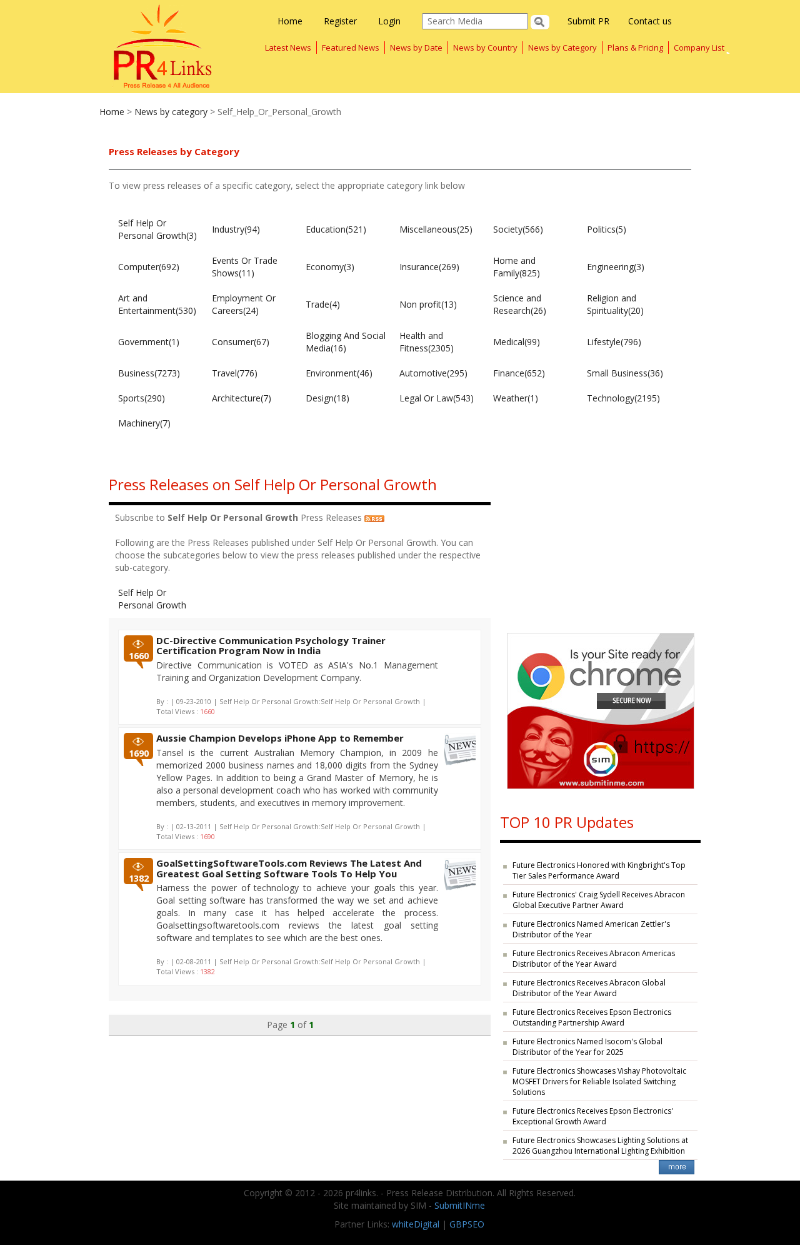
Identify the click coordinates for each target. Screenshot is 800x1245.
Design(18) (327, 398)
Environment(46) (339, 373)
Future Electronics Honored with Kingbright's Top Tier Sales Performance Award (599, 870)
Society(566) (518, 229)
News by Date (416, 47)
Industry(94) (236, 229)
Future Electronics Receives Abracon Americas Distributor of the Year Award (593, 958)
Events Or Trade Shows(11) (245, 267)
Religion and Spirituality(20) (615, 304)
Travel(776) (235, 373)
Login (389, 21)
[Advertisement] (600, 542)
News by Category (562, 47)
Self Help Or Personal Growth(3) (157, 229)
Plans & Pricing (635, 47)
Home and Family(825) (516, 267)
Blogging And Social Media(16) (346, 342)
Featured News (350, 47)
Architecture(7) (241, 398)
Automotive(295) (433, 373)
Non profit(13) (428, 304)
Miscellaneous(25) (435, 229)
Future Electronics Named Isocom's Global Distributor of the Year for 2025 (587, 1046)
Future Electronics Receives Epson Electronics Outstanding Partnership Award (591, 1017)
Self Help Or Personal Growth (152, 599)
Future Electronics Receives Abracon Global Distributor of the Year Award (589, 988)
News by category (171, 112)
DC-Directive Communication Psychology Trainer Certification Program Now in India (271, 645)
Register (340, 21)
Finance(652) (519, 373)
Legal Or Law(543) (436, 398)
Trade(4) (323, 304)
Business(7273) (149, 373)
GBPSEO (466, 1224)
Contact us (650, 21)
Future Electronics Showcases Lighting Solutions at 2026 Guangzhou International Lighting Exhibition (600, 1145)
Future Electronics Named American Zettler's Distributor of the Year (591, 929)
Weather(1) (515, 398)
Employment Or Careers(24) (244, 304)
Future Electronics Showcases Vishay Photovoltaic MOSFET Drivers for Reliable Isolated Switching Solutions (599, 1081)
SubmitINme (459, 1205)
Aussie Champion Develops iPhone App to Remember (280, 738)
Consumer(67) (240, 342)
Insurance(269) (429, 267)
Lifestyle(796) (614, 342)
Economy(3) (330, 267)
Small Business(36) (625, 373)
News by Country (485, 47)
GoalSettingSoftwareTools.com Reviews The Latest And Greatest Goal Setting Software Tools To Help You (289, 868)
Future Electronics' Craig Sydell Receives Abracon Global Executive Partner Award (598, 899)
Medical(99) (516, 342)
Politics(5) (606, 229)
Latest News (288, 47)
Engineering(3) (615, 267)
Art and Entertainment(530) (157, 304)
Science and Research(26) (519, 304)
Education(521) (336, 229)
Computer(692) (148, 267)
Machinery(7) (144, 423)
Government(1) (148, 342)
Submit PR (588, 21)
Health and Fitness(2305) (426, 342)
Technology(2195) (623, 398)
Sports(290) (141, 398)
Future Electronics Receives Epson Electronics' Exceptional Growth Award (592, 1116)
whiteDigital (415, 1224)
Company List (699, 47)
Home (290, 21)
